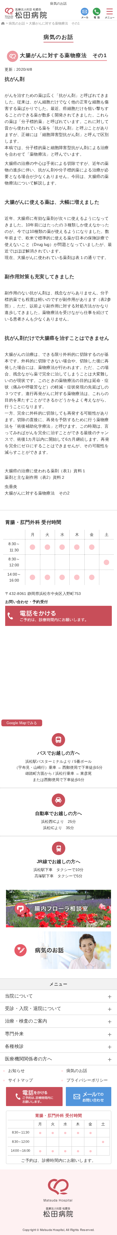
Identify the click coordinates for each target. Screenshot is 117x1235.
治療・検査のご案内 (26, 1021)
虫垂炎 (11, 486)
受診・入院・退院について (33, 1008)
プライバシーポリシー (87, 1080)
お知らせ (16, 1070)
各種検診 (14, 1046)
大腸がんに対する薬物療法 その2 (37, 493)
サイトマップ (20, 1080)
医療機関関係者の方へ (28, 1058)
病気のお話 (76, 1070)
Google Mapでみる (22, 723)
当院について (19, 996)
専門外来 (14, 1033)
